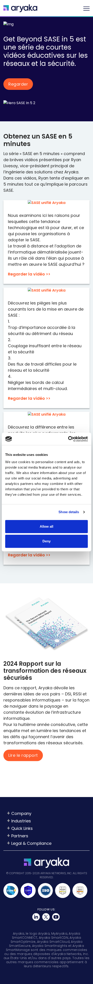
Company (21, 813)
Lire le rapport (23, 755)
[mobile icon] (86, 8)
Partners (19, 836)
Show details (68, 512)
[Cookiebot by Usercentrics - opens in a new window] (68, 439)
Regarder (18, 84)
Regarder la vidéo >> (29, 274)
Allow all (46, 526)
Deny (46, 541)
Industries (21, 821)
